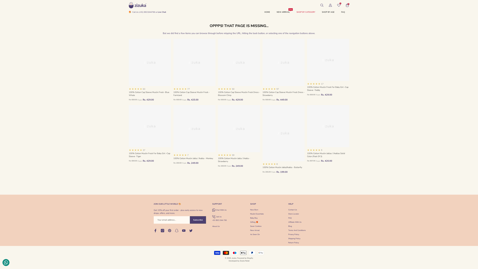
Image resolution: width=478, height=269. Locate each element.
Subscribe (198, 220)
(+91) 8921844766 (147, 12)
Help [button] (290, 204)
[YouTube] (183, 230)
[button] (322, 5)
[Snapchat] (176, 230)
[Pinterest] (169, 230)
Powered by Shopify (245, 258)
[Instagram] (162, 230)
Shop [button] (253, 204)
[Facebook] (155, 230)
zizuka (234, 258)
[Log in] (330, 5)
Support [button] (217, 204)
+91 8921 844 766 (219, 220)
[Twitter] (190, 230)
